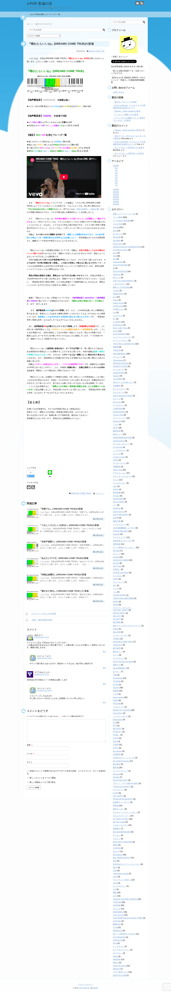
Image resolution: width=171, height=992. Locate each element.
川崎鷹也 (116, 386)
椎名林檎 (116, 493)
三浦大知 (116, 848)
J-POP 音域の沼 (39, 3)
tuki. (114, 585)
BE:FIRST (117, 729)
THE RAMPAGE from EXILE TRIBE (127, 918)
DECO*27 (117, 616)
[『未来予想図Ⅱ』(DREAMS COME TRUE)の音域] (32, 546)
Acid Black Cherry (120, 250)
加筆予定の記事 (119, 975)
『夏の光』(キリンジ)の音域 (124, 102)
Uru (114, 313)
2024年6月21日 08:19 (44, 690)
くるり (116, 424)
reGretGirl (117, 921)
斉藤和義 (116, 467)
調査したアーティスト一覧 (124, 214)
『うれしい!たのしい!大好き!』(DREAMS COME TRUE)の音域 (69, 525)
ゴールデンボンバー (121, 444)
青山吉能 (116, 237)
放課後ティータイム (121, 802)
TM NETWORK (119, 595)
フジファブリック (120, 771)
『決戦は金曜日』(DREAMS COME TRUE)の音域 (63, 574)
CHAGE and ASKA (121, 573)
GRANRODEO (119, 412)
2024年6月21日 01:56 (44, 658)
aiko (114, 231)
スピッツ (116, 554)
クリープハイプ (119, 418)
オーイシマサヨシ (120, 341)
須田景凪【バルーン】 (122, 541)
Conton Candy (119, 457)
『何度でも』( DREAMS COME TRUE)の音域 (61, 509)
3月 (116, 180)
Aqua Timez (118, 244)
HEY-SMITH (118, 796)
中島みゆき (117, 645)
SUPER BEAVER (120, 531)
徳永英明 (116, 632)
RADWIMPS (118, 912)
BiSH (115, 741)
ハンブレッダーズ (120, 716)
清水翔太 (116, 508)
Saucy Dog (117, 470)
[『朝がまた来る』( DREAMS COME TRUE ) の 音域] (32, 596)
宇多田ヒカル (118, 309)
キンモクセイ (118, 405)
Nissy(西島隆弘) (119, 668)
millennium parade (120, 874)
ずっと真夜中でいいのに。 (124, 547)
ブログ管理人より (120, 972)
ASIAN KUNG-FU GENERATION (127, 247)
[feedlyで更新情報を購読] (137, 3)
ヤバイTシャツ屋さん (122, 880)
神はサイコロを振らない (123, 382)
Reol (115, 943)
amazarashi (118, 262)
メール (31, 754)
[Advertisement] (66, 446)
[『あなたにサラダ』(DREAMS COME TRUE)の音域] (32, 563)
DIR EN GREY (119, 613)
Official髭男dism (119, 354)
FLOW (115, 793)
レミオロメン (118, 946)
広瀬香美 (116, 754)
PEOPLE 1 (117, 732)
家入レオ (116, 278)
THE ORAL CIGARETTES (124, 344)
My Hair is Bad (119, 822)
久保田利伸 (117, 409)
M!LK (115, 868)
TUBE (115, 579)
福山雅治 (116, 764)
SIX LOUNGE (118, 502)
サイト (29, 762)
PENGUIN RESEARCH (123, 799)
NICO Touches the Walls (123, 662)
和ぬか (116, 963)
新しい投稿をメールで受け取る (43, 782)
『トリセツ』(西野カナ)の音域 (125, 115)
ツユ (115, 592)
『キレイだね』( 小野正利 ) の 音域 (127, 148)
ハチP (115, 694)
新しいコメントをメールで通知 (43, 778)
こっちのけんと (119, 450)
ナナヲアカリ (118, 658)
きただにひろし (119, 389)
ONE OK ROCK (119, 966)
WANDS (116, 969)
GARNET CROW (120, 366)
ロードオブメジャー (121, 950)
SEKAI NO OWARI (120, 560)
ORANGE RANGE (120, 363)
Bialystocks (117, 720)
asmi (115, 253)
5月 (116, 175)
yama (115, 883)
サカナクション (119, 473)
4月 (116, 178)
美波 (115, 861)
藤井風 (116, 768)
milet (115, 871)
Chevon (116, 496)
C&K (115, 486)
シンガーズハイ (119, 525)
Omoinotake (118, 360)
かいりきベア (118, 370)
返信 (104, 651)
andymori (117, 274)
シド (115, 505)
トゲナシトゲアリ (120, 635)
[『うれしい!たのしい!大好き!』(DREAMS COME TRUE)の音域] (32, 530)
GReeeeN (117, 421)
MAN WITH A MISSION (122, 842)
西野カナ (116, 665)
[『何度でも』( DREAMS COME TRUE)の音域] (32, 513)
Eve (114, 297)
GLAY (115, 428)
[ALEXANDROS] (120, 271)
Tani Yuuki (117, 566)
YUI (114, 889)
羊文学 (116, 738)
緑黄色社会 (117, 931)
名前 (30, 745)
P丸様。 (116, 735)
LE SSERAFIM (119, 937)
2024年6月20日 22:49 (41, 637)
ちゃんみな (117, 576)
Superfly (116, 534)
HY (114, 319)
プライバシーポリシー (85, 984)
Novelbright (117, 678)
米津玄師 (116, 905)
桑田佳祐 (116, 431)
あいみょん (117, 234)
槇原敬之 (116, 829)
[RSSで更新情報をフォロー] (142, 3)
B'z (114, 723)
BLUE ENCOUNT (120, 780)
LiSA (115, 927)
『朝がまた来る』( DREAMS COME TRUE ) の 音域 (64, 591)
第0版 (96, 988)
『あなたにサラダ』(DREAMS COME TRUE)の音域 (64, 558)
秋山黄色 (116, 241)
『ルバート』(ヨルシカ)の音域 (43, 614)
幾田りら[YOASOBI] (121, 287)
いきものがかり (119, 284)
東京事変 (116, 622)
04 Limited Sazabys (121, 761)
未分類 (116, 227)
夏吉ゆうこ (117, 652)
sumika (116, 557)
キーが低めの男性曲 (121, 221)
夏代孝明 (116, 648)
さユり (116, 480)
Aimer (115, 331)
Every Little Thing (120, 328)
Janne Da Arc (118, 512)
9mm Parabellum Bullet (122, 396)
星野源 (116, 806)
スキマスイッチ (119, 537)
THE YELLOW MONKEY (123, 281)
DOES (115, 629)
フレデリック (118, 790)
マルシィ (116, 839)
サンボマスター (119, 483)
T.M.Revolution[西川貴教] (123, 598)
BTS (115, 726)
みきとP (116, 851)
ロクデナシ (117, 953)
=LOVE (116, 291)
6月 (116, 173)
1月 (116, 185)
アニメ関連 (117, 217)
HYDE (115, 685)
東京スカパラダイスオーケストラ (127, 626)
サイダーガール (119, 463)
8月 (116, 168)
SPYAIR (116, 551)
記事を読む (99, 519)
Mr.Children (117, 855)
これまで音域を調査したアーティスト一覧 (45, 14)
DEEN (115, 602)
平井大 (116, 748)
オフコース (117, 357)
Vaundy (116, 688)
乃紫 (115, 675)
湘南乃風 (116, 521)
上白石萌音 (117, 379)
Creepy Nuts (118, 415)
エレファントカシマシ (122, 337)
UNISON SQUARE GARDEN (125, 899)
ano (114, 259)
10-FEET (117, 619)
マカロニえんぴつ (120, 825)
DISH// (115, 605)
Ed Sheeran (118, 325)
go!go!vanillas (118, 441)
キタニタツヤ (118, 392)
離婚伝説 (116, 924)
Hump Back (118, 713)
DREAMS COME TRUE (96, 51)
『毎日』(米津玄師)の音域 (41, 620)
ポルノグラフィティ (121, 816)
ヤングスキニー (119, 886)
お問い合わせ (118, 92)
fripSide (116, 777)
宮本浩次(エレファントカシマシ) (126, 864)
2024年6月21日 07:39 (41, 674)
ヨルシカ (116, 909)
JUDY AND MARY (120, 515)
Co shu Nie (117, 447)
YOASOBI (117, 902)
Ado (114, 256)
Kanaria (116, 376)
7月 (116, 171)
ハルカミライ (118, 707)
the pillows (117, 751)
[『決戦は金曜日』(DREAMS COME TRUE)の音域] (32, 579)
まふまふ (116, 835)
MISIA (115, 845)
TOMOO (116, 639)
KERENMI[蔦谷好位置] (122, 438)
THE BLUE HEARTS (122, 787)
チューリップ (118, 582)
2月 (116, 183)
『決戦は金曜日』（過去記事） (88, 209)
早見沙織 (116, 704)
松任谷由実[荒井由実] (122, 832)
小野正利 (116, 350)
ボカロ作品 (117, 224)
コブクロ (116, 454)
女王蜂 (116, 518)
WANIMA (116, 959)
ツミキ (116, 589)
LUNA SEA (117, 940)
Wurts (115, 956)
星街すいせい (118, 809)
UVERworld (118, 306)
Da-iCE (116, 563)
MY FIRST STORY (121, 819)
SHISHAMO (118, 499)
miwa (115, 877)
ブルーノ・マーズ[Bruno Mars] (125, 783)
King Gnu (117, 402)
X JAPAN (117, 322)
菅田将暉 (116, 544)
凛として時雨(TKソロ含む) (124, 934)
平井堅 (116, 745)
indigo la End (118, 303)
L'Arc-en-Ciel (118, 915)
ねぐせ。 (116, 672)
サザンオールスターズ (122, 476)
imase (115, 300)
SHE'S (116, 489)
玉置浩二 (116, 569)
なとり (116, 655)
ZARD (115, 460)
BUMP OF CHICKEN (122, 710)
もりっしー (100, 493)
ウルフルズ (117, 316)
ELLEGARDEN (119, 334)
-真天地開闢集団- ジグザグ (124, 528)
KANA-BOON (118, 373)
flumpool (116, 774)
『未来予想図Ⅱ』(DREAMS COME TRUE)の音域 (63, 541)
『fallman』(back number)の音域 (126, 111)
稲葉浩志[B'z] (118, 294)
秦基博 (116, 691)
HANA (115, 700)
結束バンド (117, 434)
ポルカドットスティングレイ (125, 812)
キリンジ (116, 399)
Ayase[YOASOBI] (120, 265)
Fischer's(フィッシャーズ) (124, 758)
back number (118, 697)
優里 (115, 893)
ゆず (115, 896)
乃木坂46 (117, 681)
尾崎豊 (116, 347)
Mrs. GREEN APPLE (121, 858)
